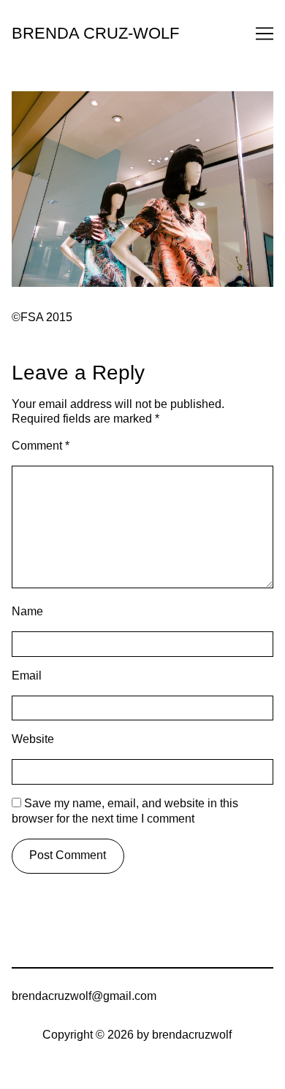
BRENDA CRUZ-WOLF (95, 33)
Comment (40, 445)
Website (33, 739)
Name (27, 611)
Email (27, 675)
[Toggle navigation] (264, 33)
